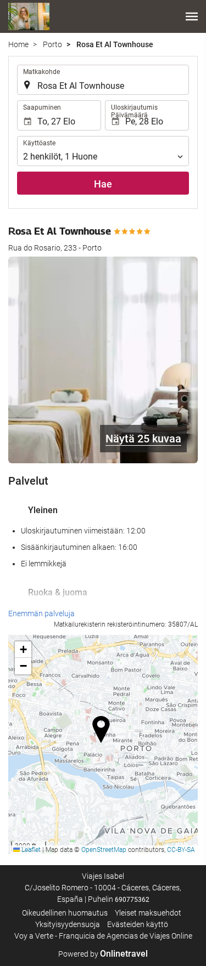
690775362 (132, 900)
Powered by (103, 954)
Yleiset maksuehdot (148, 912)
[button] (192, 16)
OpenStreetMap (103, 850)
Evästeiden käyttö (137, 924)
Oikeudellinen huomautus (65, 912)
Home (18, 44)
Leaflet (30, 850)
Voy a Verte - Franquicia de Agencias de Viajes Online (103, 935)
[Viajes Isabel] (28, 16)
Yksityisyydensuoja (67, 924)
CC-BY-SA (181, 850)
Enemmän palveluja (41, 613)
